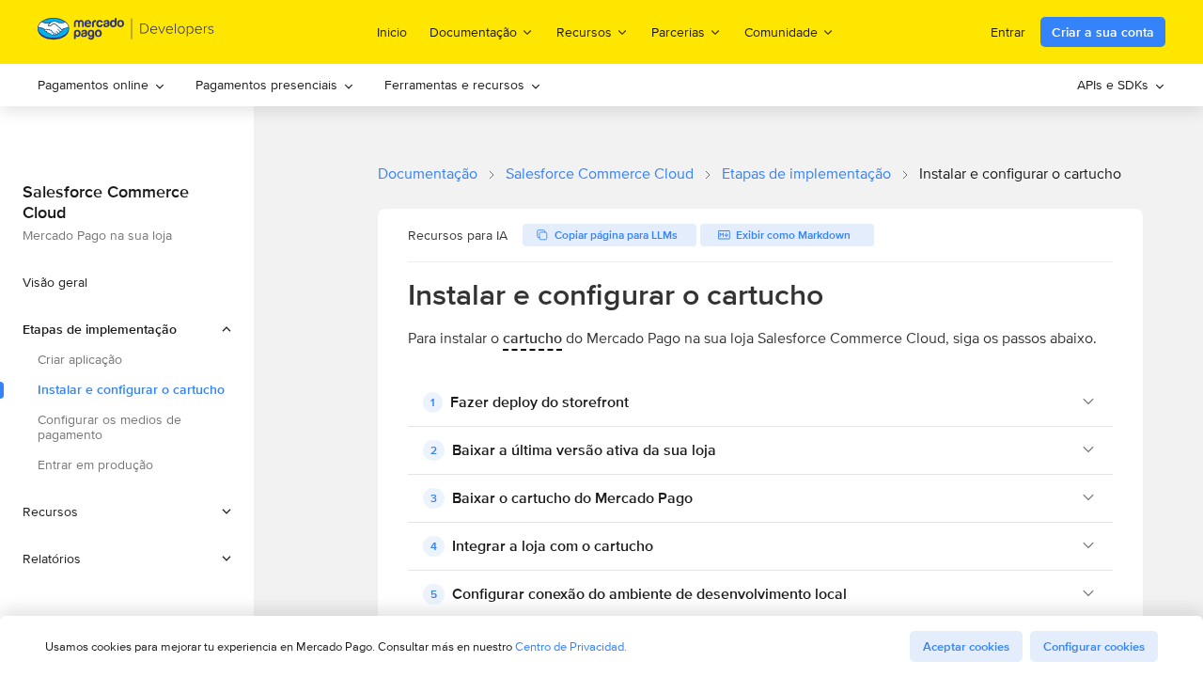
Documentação (427, 173)
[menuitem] (101, 85)
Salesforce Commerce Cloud (600, 173)
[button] (127, 329)
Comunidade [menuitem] (781, 31)
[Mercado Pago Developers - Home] (126, 32)
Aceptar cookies (966, 646)
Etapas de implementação (806, 173)
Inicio (392, 32)
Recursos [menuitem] (584, 31)
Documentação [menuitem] (473, 31)
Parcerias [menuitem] (678, 31)
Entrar (1008, 32)
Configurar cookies (1094, 646)
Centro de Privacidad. (571, 646)
